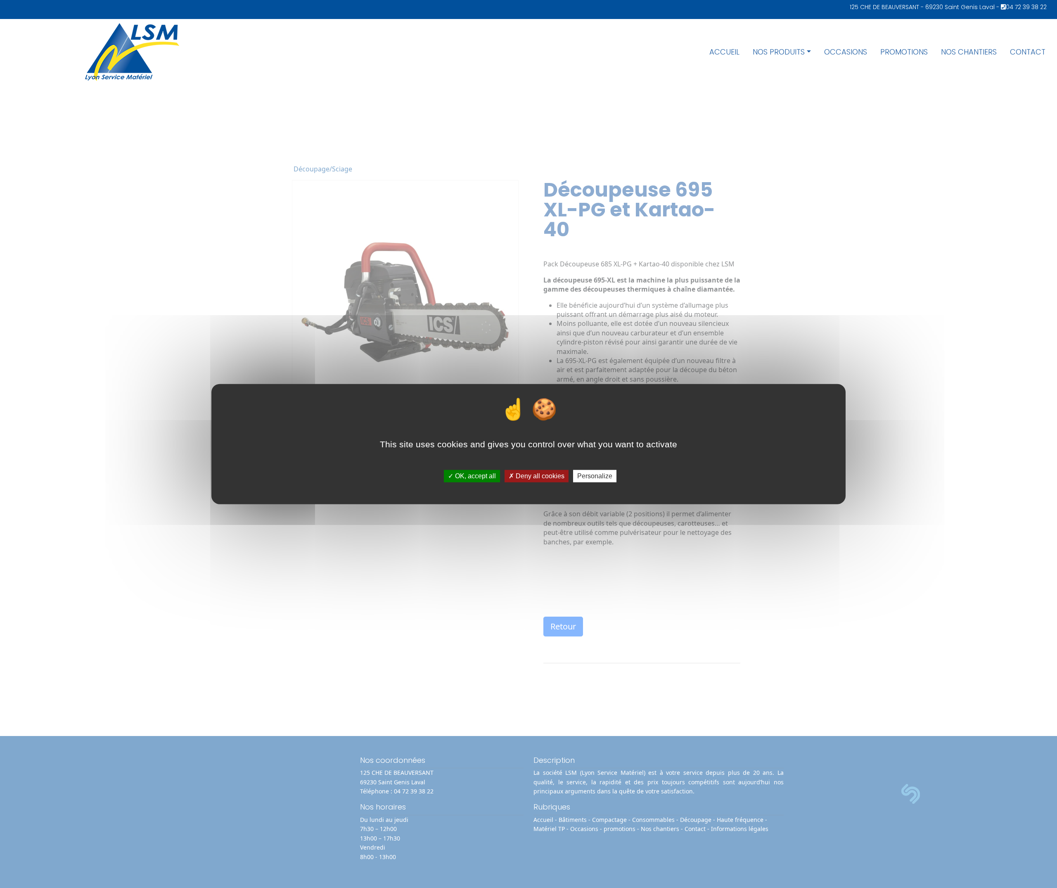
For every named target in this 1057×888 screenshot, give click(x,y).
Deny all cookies (539, 476)
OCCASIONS (845, 52)
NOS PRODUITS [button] (779, 52)
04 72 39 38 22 (1026, 7)
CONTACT (1027, 52)
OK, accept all (474, 476)
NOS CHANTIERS (969, 52)
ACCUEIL (724, 52)
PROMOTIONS (904, 52)
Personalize (594, 476)
